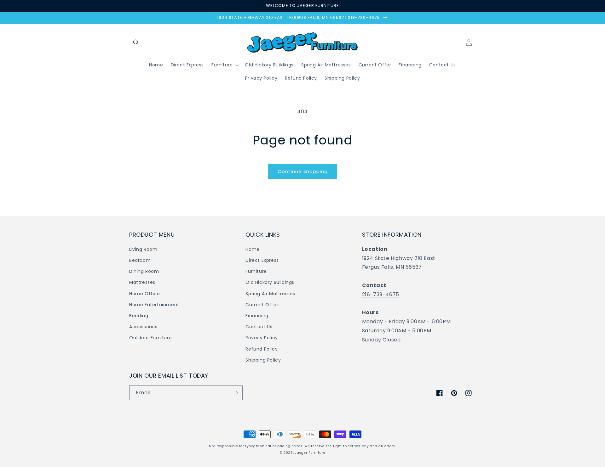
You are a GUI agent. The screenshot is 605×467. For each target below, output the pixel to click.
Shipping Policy (263, 360)
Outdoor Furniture (150, 338)
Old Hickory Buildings (269, 282)
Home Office (144, 293)
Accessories (143, 327)
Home (252, 249)
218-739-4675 (380, 294)
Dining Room (144, 271)
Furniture (256, 271)
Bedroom (140, 260)
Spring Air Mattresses (270, 293)
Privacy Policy (261, 338)
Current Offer (261, 304)
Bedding (138, 315)
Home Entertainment (154, 304)
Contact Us (258, 327)
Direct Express (262, 260)
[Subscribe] (235, 392)
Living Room (143, 249)
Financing (256, 315)
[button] (136, 42)
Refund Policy (261, 349)
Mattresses (142, 282)
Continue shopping (303, 171)
